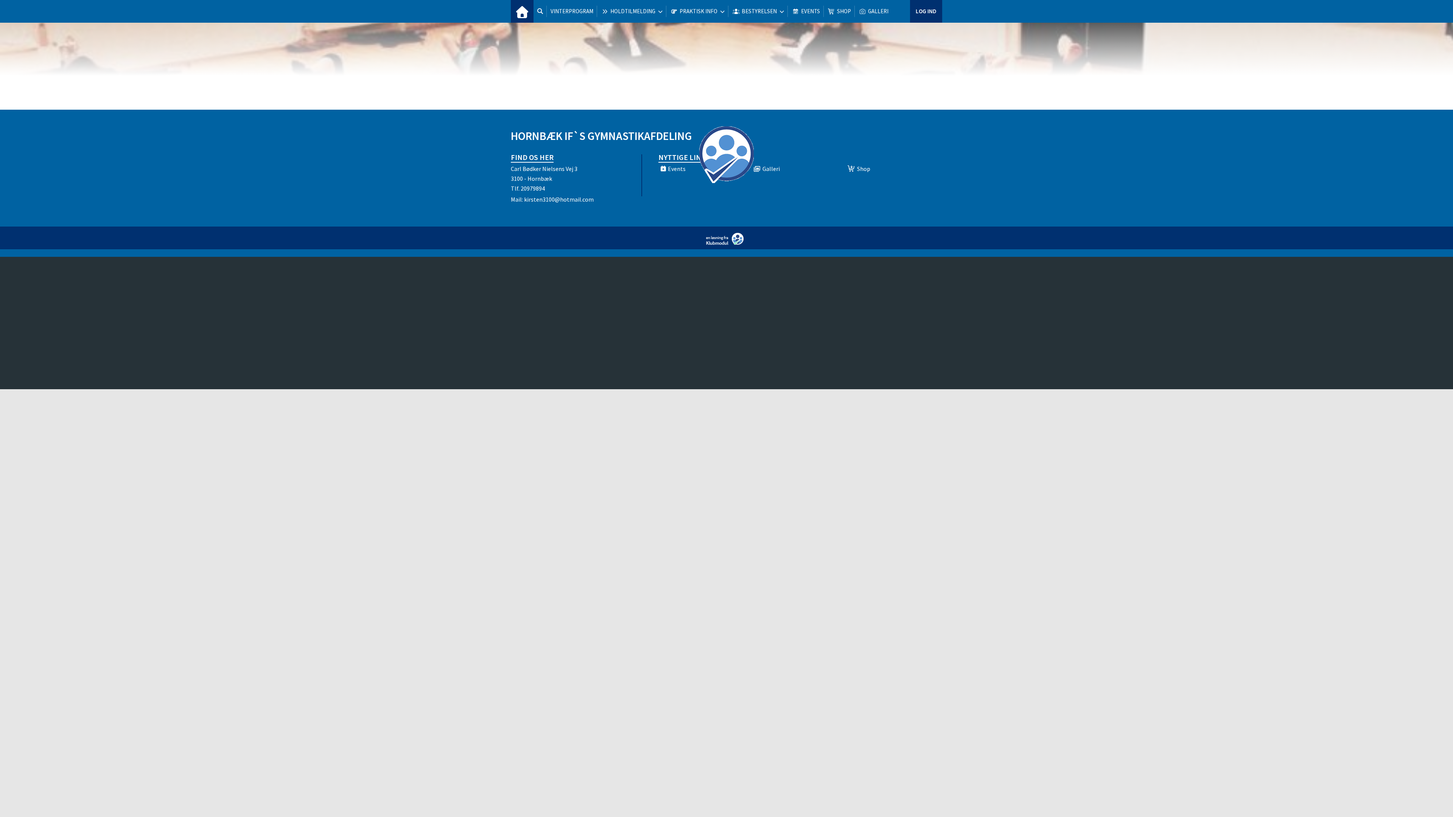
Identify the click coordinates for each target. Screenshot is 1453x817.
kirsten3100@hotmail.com (559, 199)
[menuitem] (522, 11)
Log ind (926, 11)
